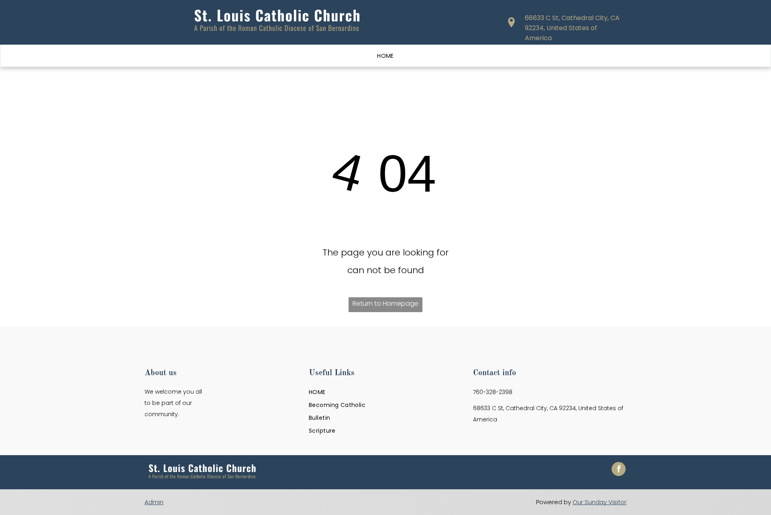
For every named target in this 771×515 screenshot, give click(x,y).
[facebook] (619, 470)
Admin (154, 502)
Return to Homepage (385, 303)
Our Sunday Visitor (599, 502)
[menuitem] (385, 55)
